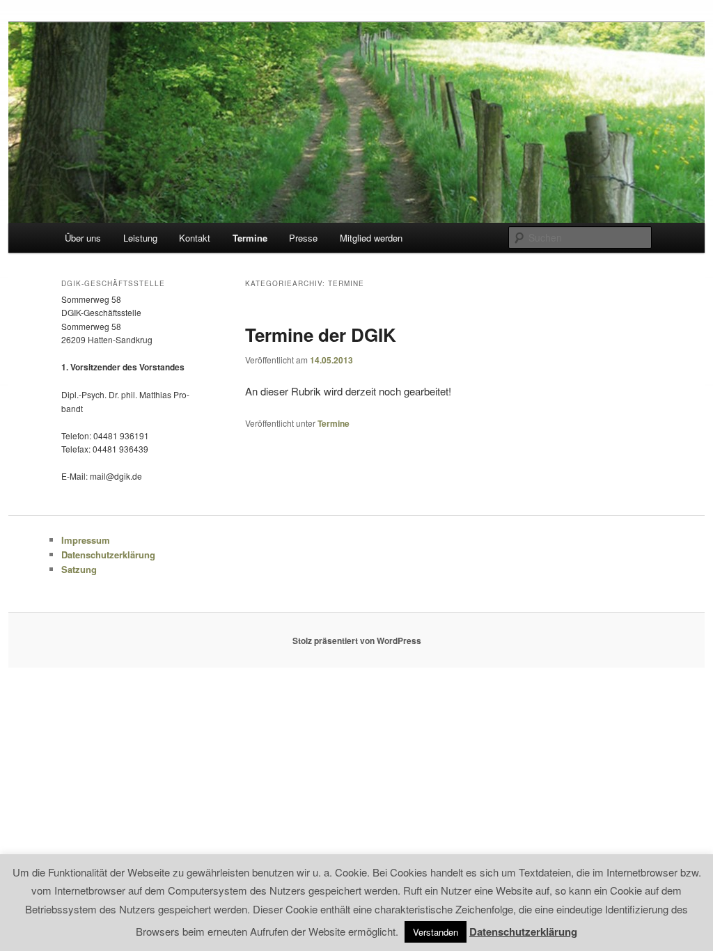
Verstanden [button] (435, 931)
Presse (303, 237)
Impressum (85, 540)
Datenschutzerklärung (108, 554)
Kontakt (194, 237)
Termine (250, 237)
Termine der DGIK (320, 334)
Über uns (83, 237)
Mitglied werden (371, 237)
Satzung (79, 569)
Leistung (140, 237)
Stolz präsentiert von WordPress (356, 640)
